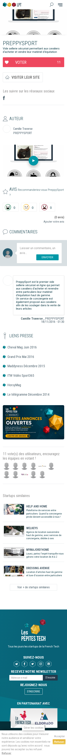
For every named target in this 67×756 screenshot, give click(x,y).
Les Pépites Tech (12, 4)
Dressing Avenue (38, 568)
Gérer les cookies (34, 727)
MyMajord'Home (37, 549)
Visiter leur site (26, 77)
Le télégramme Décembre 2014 (28, 394)
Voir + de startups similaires (33, 587)
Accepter (59, 736)
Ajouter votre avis (54, 221)
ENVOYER (47, 257)
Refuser (6, 753)
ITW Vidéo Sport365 (20, 375)
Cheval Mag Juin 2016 (22, 347)
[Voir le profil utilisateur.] (8, 280)
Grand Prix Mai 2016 (20, 357)
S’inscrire (33, 691)
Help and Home (36, 506)
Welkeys (32, 528)
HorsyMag (14, 385)
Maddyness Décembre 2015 (26, 366)
